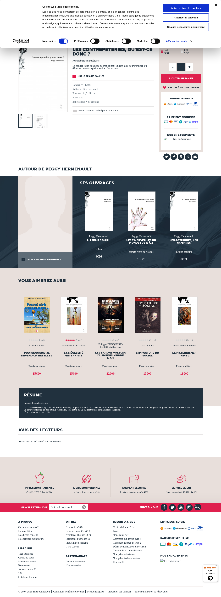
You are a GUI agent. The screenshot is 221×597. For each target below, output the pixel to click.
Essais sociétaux (36, 366)
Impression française (39, 488)
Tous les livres (25, 553)
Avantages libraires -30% (78, 535)
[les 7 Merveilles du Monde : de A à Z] (141, 210)
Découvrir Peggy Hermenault (43, 260)
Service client (181, 488)
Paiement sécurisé (134, 488)
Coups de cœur (26, 557)
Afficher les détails (176, 41)
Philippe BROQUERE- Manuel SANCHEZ (110, 345)
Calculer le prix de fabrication (128, 550)
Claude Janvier (36, 345)
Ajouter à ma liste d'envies (183, 87)
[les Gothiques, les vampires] (184, 210)
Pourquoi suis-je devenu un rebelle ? (36, 354)
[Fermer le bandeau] (216, 5)
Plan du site (119, 562)
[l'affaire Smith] (98, 210)
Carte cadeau (72, 546)
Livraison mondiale (86, 488)
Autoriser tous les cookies (186, 8)
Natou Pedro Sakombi (73, 345)
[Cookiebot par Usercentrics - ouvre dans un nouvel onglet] (21, 41)
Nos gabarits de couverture (126, 558)
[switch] (94, 41)
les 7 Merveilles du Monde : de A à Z (141, 241)
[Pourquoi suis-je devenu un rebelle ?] (36, 314)
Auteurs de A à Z (27, 569)
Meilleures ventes (27, 561)
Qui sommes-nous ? (28, 527)
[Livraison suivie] (181, 104)
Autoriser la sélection (186, 17)
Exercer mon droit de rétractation (151, 591)
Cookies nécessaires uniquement (185, 27)
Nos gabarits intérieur (124, 554)
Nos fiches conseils (28, 535)
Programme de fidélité (77, 542)
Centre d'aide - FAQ (123, 527)
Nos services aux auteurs (31, 538)
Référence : (78, 85)
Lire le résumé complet (90, 76)
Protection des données (119, 591)
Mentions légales (95, 591)
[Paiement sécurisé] (181, 122)
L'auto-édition (25, 531)
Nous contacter (120, 535)
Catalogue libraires (27, 577)
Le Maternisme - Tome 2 (184, 354)
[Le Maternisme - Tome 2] (184, 314)
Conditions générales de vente (68, 591)
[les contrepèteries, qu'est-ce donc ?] (43, 109)
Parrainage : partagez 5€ (78, 538)
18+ (20, 573)
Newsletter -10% (74, 527)
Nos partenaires (74, 565)
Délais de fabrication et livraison (129, 546)
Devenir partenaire (75, 561)
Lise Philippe (147, 345)
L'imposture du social (147, 354)
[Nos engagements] (181, 139)
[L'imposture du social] (147, 314)
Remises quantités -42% (78, 531)
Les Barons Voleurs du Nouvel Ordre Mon (110, 355)
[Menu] (216, 566)
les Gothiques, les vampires (184, 241)
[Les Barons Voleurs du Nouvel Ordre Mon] (110, 314)
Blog (115, 531)
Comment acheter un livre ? (127, 542)
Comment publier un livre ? (127, 538)
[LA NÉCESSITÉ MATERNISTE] (73, 314)
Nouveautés (24, 565)
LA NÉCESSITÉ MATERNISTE (73, 354)
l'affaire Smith (98, 240)
